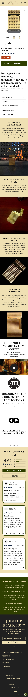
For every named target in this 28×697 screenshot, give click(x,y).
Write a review (14, 470)
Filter (15, 476)
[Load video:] (14, 367)
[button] (3, 3)
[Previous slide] (10, 445)
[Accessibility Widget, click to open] (25, 694)
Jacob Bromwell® (11, 694)
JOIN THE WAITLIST (14, 63)
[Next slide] (17, 445)
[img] (13, 483)
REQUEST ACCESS (14, 642)
